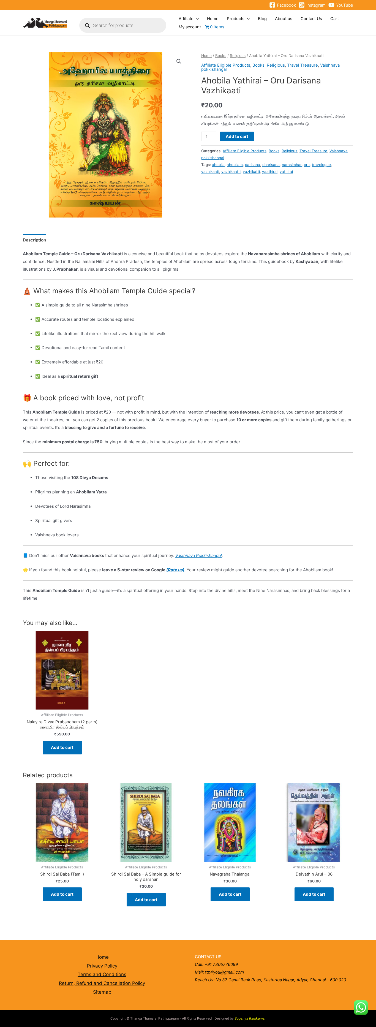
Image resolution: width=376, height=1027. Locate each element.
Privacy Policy (102, 966)
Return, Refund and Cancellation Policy (102, 983)
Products (235, 18)
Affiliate (186, 18)
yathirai (286, 171)
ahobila (218, 164)
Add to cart (237, 136)
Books (220, 55)
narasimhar (292, 164)
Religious (238, 55)
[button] (179, 61)
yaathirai (269, 171)
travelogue (321, 164)
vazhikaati (210, 171)
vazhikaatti (231, 171)
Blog (262, 18)
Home (213, 18)
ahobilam (235, 164)
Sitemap (102, 992)
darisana (252, 164)
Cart (334, 18)
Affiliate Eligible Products (225, 65)
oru (307, 164)
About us (283, 18)
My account (190, 26)
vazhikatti (251, 171)
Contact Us (311, 18)
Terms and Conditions (102, 974)
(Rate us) (175, 569)
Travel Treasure (302, 65)
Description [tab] (34, 240)
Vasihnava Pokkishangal (198, 555)
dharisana (271, 164)
